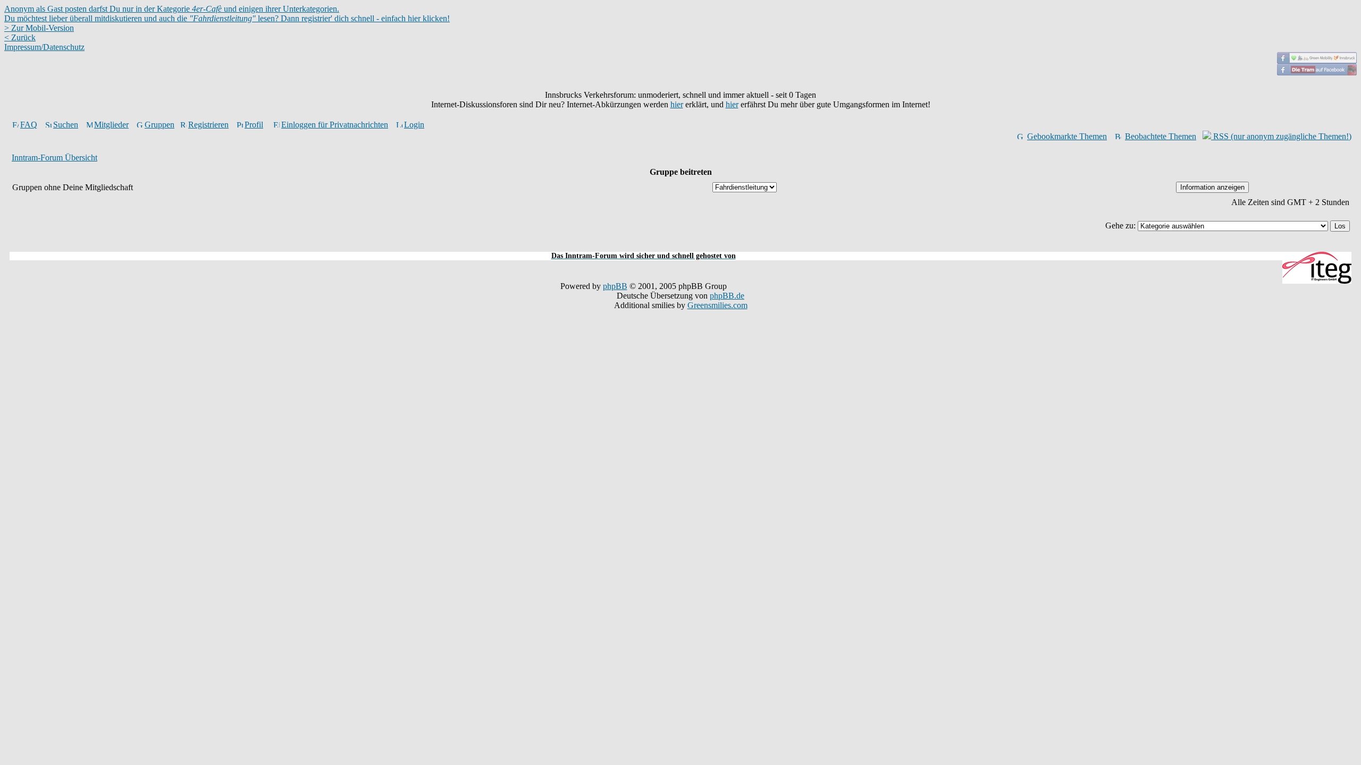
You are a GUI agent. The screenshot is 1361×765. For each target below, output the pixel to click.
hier (676, 104)
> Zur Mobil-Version (39, 27)
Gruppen (159, 124)
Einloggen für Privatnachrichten (334, 124)
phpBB (615, 286)
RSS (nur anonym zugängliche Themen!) (1281, 136)
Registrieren (208, 124)
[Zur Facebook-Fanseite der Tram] (1317, 72)
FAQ (28, 124)
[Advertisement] (680, 246)
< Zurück (20, 37)
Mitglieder (111, 124)
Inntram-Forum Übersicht (54, 157)
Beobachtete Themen (1160, 136)
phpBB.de (727, 295)
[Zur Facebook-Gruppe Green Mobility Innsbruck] (1317, 60)
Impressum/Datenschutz (44, 47)
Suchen (65, 124)
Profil (254, 124)
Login (414, 124)
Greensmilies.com (717, 305)
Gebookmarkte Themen (1067, 136)
